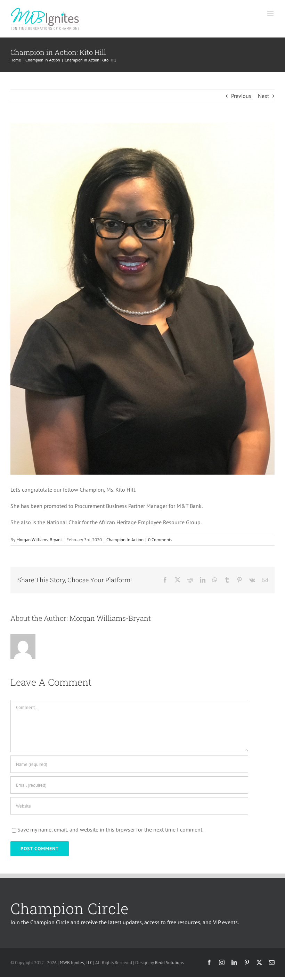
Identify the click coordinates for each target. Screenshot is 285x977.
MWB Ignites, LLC (76, 963)
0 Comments (160, 540)
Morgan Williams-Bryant (39, 540)
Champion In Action (125, 540)
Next (263, 95)
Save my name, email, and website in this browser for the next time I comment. (110, 829)
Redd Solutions (169, 963)
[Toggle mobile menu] (271, 13)
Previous (241, 95)
